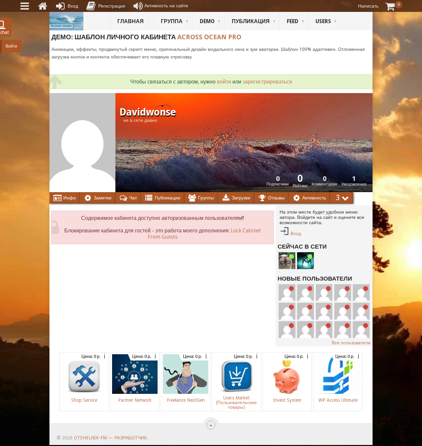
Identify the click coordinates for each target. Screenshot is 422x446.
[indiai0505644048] (342, 292)
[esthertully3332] (287, 329)
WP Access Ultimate (338, 400)
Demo (207, 21)
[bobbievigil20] (361, 292)
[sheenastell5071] (305, 329)
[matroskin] (287, 260)
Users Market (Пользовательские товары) (236, 402)
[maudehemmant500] (324, 292)
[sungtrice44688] (361, 311)
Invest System (287, 400)
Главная (130, 21)
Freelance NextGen (186, 400)
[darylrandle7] (305, 292)
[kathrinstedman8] (361, 329)
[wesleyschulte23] (287, 292)
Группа (172, 21)
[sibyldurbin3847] (342, 311)
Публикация (251, 21)
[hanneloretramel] (305, 311)
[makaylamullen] (324, 311)
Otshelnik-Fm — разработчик (110, 437)
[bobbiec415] (324, 329)
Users (323, 21)
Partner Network (135, 400)
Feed (292, 21)
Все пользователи (351, 342)
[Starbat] (305, 260)
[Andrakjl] (287, 311)
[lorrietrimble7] (342, 329)
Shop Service (84, 400)
